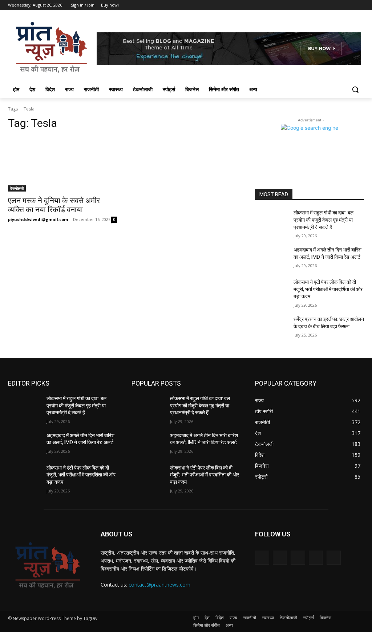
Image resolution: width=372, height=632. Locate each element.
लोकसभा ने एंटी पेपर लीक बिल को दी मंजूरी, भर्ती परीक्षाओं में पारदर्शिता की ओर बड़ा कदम (328, 289)
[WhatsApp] (334, 558)
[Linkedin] (298, 558)
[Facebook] (319, 5)
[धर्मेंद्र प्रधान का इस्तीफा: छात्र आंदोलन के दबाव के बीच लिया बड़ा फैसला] (271, 327)
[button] (355, 89)
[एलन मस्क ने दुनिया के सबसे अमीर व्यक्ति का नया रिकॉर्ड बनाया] (62, 164)
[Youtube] (360, 5)
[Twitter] (340, 5)
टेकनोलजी (17, 188)
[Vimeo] (349, 5)
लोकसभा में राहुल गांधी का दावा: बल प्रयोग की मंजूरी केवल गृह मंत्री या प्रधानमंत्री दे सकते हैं (323, 220)
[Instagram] (330, 5)
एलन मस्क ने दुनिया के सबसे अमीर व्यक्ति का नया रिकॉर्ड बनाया (54, 205)
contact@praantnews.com (159, 584)
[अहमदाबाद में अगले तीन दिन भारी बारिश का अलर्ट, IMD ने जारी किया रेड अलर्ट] (271, 257)
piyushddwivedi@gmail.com (38, 219)
